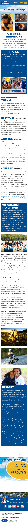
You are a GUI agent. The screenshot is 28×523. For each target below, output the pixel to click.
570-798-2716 (17, 500)
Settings (11, 520)
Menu (22, 2)
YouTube (18, 506)
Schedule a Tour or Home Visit (18, 473)
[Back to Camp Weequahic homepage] (4, 2)
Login (16, 3)
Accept (4, 520)
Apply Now (21, 464)
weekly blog (5, 196)
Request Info (20, 467)
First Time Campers (22, 454)
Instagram (14, 506)
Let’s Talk (21, 469)
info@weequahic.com (17, 501)
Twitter (10, 506)
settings (17, 517)
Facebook (5, 506)
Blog (22, 506)
